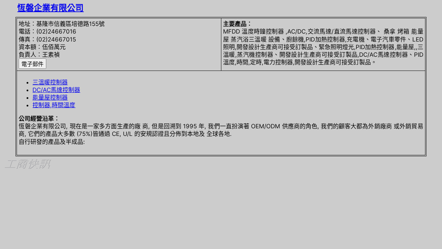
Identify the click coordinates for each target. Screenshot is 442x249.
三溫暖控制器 (50, 82)
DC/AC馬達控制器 (56, 89)
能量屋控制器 (50, 97)
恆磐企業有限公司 (50, 8)
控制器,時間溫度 (53, 105)
